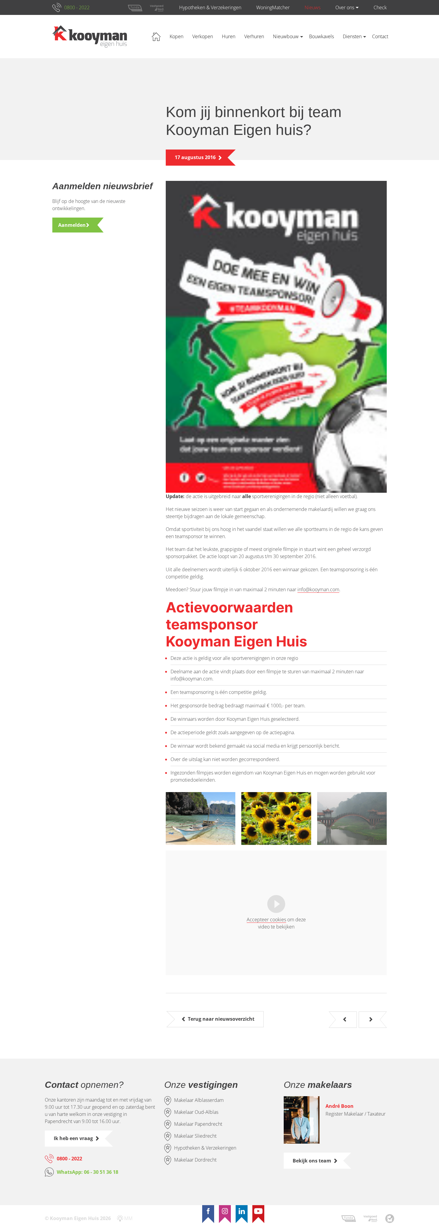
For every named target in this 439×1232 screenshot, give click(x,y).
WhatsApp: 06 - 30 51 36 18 (87, 1172)
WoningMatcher (273, 7)
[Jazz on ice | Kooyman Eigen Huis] (344, 1019)
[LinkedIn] (242, 1211)
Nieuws (312, 7)
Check (380, 7)
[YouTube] (258, 1211)
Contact (380, 36)
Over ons (344, 7)
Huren (228, 36)
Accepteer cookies (266, 919)
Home (156, 36)
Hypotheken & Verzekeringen (210, 7)
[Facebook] (208, 1211)
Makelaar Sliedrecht (195, 1136)
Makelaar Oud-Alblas (196, 1112)
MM (128, 1218)
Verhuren (254, 36)
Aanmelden (72, 225)
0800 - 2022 (77, 7)
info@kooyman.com (318, 589)
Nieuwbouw (286, 36)
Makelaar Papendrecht (198, 1124)
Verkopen (202, 36)
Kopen (176, 36)
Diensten (352, 36)
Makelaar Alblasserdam (199, 1100)
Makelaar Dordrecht (195, 1159)
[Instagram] (225, 1211)
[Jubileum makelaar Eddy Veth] (371, 1019)
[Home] (89, 36)
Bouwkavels (321, 36)
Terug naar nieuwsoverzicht (221, 1019)
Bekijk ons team (312, 1160)
